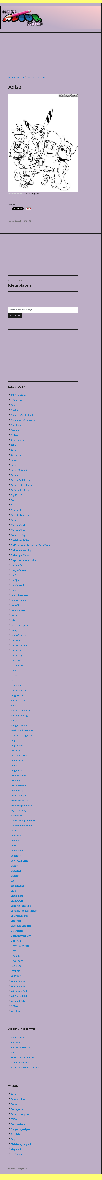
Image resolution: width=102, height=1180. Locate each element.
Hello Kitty (16, 655)
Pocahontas (17, 850)
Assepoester (17, 440)
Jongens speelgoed (21, 1129)
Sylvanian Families (21, 925)
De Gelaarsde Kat (20, 540)
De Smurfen (17, 565)
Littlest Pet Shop (19, 755)
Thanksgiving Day (21, 936)
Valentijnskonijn (20, 1062)
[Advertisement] (51, 53)
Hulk (13, 670)
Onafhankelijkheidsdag (23, 820)
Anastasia (16, 425)
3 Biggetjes (17, 400)
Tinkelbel (16, 956)
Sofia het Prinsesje (21, 905)
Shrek (14, 890)
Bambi (14, 460)
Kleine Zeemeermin (21, 710)
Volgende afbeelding (36, 77)
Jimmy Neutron (19, 690)
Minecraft (16, 780)
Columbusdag (18, 535)
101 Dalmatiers (18, 395)
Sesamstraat (17, 885)
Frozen (14, 615)
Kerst (14, 705)
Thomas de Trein (20, 946)
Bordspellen (17, 1109)
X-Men (14, 1006)
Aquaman (16, 430)
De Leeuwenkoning (21, 550)
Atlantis (15, 445)
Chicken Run (18, 530)
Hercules (16, 660)
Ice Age (15, 675)
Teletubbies (17, 931)
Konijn (14, 1052)
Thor (13, 951)
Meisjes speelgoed (21, 1144)
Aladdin (15, 410)
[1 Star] (9, 193)
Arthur (14, 435)
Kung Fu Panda (19, 725)
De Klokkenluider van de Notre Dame (31, 545)
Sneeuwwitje (18, 900)
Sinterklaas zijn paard (23, 1057)
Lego (13, 740)
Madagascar (17, 760)
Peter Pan (16, 835)
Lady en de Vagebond (22, 735)
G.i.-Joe (14, 620)
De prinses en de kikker (24, 560)
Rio (12, 880)
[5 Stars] (21, 193)
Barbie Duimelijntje (21, 470)
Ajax (13, 405)
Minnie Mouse (18, 785)
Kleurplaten (17, 1037)
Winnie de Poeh (19, 991)
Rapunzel (16, 870)
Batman (15, 475)
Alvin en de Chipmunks (23, 420)
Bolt (13, 500)
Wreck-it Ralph (19, 1001)
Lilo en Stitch (18, 750)
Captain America (20, 515)
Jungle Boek (17, 695)
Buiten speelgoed (20, 1114)
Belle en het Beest (20, 490)
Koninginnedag (19, 715)
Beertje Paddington (21, 480)
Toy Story (16, 966)
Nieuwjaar (16, 815)
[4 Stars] (18, 193)
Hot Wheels (17, 665)
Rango (14, 865)
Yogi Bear (16, 1011)
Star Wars (16, 920)
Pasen (14, 830)
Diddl (14, 575)
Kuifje (14, 720)
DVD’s (14, 1119)
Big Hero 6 (16, 495)
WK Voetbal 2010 (19, 996)
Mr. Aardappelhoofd (21, 805)
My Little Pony (18, 810)
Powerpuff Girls (19, 860)
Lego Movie (17, 745)
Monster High (18, 795)
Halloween (16, 640)
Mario (14, 765)
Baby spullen (18, 1099)
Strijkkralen (17, 1154)
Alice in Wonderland (22, 415)
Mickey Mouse (19, 775)
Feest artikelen (19, 1124)
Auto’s (14, 450)
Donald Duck (18, 585)
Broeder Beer (18, 510)
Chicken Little (18, 525)
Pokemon (16, 855)
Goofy (14, 630)
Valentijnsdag (18, 981)
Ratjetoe (15, 875)
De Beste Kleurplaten (17, 1168)
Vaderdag (16, 976)
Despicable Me (19, 570)
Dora (13, 590)
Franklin (15, 605)
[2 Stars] (12, 193)
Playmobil (16, 1149)
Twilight (15, 971)
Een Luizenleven (20, 595)
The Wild (16, 941)
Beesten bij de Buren (22, 485)
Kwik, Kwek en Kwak (22, 730)
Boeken (15, 1104)
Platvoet (15, 840)
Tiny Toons (17, 961)
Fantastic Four (18, 600)
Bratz (14, 505)
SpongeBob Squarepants (24, 910)
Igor (13, 680)
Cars (13, 520)
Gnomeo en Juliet (20, 625)
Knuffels (15, 1134)
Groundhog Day (19, 635)
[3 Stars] (15, 193)
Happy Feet (17, 650)
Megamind (16, 770)
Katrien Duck (18, 700)
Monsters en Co (19, 800)
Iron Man (16, 685)
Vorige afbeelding (16, 77)
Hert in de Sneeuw (20, 1047)
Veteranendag (18, 986)
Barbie (14, 465)
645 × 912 (27, 221)
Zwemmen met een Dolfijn (25, 1067)
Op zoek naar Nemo (21, 825)
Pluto (13, 845)
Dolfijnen (16, 580)
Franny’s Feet (18, 610)
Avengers (16, 455)
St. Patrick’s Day (19, 915)
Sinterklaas (17, 895)
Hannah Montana (20, 645)
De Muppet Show (20, 555)
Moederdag (17, 790)
